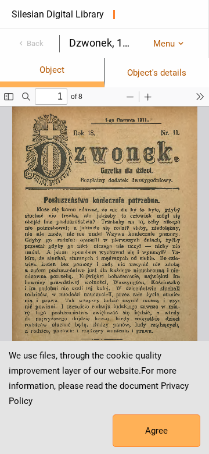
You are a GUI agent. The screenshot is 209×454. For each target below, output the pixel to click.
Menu (164, 43)
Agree (156, 430)
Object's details (156, 73)
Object (51, 70)
